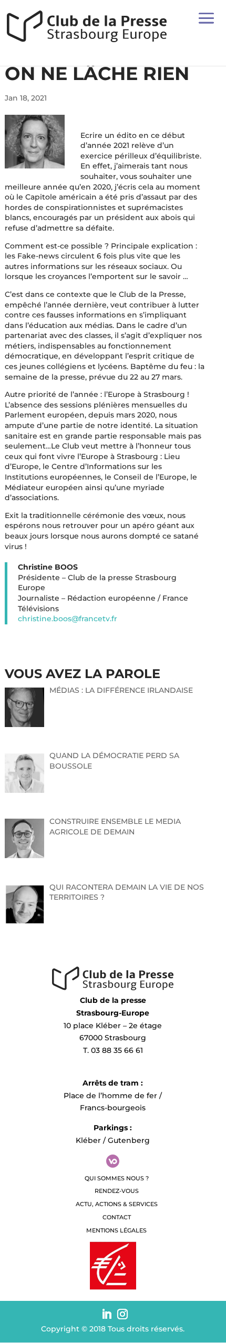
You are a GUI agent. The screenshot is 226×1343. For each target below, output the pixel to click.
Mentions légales (116, 1230)
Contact (116, 1217)
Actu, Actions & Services (117, 1204)
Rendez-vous (117, 1191)
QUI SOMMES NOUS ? (117, 1178)
